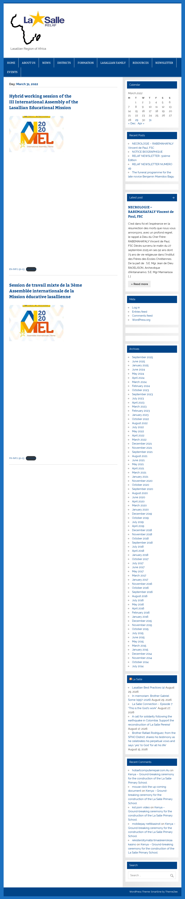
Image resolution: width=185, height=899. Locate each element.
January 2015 (140, 649)
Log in (136, 307)
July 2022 (138, 427)
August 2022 (140, 423)
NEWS (46, 63)
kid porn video (141, 807)
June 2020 (138, 497)
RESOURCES (141, 63)
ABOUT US (28, 63)
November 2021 (142, 447)
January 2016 (140, 616)
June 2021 (138, 460)
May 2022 (138, 431)
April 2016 (138, 608)
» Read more (139, 284)
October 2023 (140, 390)
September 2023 (142, 394)
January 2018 (140, 555)
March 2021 (139, 472)
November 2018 (142, 534)
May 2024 (138, 373)
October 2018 (140, 538)
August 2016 (139, 596)
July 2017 (137, 563)
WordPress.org (141, 319)
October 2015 (140, 629)
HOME (11, 63)
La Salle (137, 679)
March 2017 (139, 575)
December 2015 (142, 621)
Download (31, 269)
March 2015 (139, 645)
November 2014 (142, 658)
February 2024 (141, 386)
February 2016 (141, 612)
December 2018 (142, 530)
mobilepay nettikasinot (146, 823)
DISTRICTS (64, 63)
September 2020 (142, 489)
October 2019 (140, 518)
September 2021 (142, 452)
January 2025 (140, 365)
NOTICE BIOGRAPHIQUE (147, 151)
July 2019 (138, 522)
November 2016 (142, 583)
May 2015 (138, 641)
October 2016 (140, 587)
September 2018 (142, 542)
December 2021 (142, 443)
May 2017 (138, 571)
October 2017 (140, 559)
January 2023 (140, 415)
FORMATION (86, 63)
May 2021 (138, 464)
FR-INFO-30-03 (16, 458)
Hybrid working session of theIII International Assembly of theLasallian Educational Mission (43, 101)
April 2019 (138, 526)
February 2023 (141, 410)
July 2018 (138, 546)
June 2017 (138, 567)
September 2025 (142, 357)
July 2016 (138, 600)
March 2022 (139, 439)
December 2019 (142, 513)
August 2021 (139, 456)
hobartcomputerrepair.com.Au (150, 770)
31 (150, 120)
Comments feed (142, 315)
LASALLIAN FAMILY (113, 63)
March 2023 (139, 406)
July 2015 (137, 633)
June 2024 (138, 369)
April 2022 (138, 435)
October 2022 (140, 419)
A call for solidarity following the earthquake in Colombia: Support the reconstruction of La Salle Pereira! (151, 720)
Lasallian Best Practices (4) (148, 687)
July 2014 (137, 666)
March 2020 (139, 505)
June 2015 (138, 637)
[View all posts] (173, 197)
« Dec (131, 123)
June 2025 (138, 361)
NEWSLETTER (164, 63)
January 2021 (140, 476)
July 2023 (138, 398)
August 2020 (140, 493)
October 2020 (140, 484)
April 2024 (138, 377)
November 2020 (142, 480)
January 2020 (140, 509)
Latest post (136, 197)
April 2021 (138, 468)
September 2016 (142, 592)
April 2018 (138, 550)
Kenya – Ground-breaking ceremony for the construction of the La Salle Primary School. (151, 778)
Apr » (141, 123)
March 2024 (139, 382)
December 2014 (142, 653)
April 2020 (138, 501)
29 (136, 120)
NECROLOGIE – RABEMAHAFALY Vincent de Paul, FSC (151, 211)
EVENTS (12, 72)
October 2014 (140, 662)
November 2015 (142, 625)
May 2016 (138, 604)
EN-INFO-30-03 (16, 269)
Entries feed (139, 311)
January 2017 (140, 579)
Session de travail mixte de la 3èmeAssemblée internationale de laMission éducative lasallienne (45, 290)
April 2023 (138, 402)
